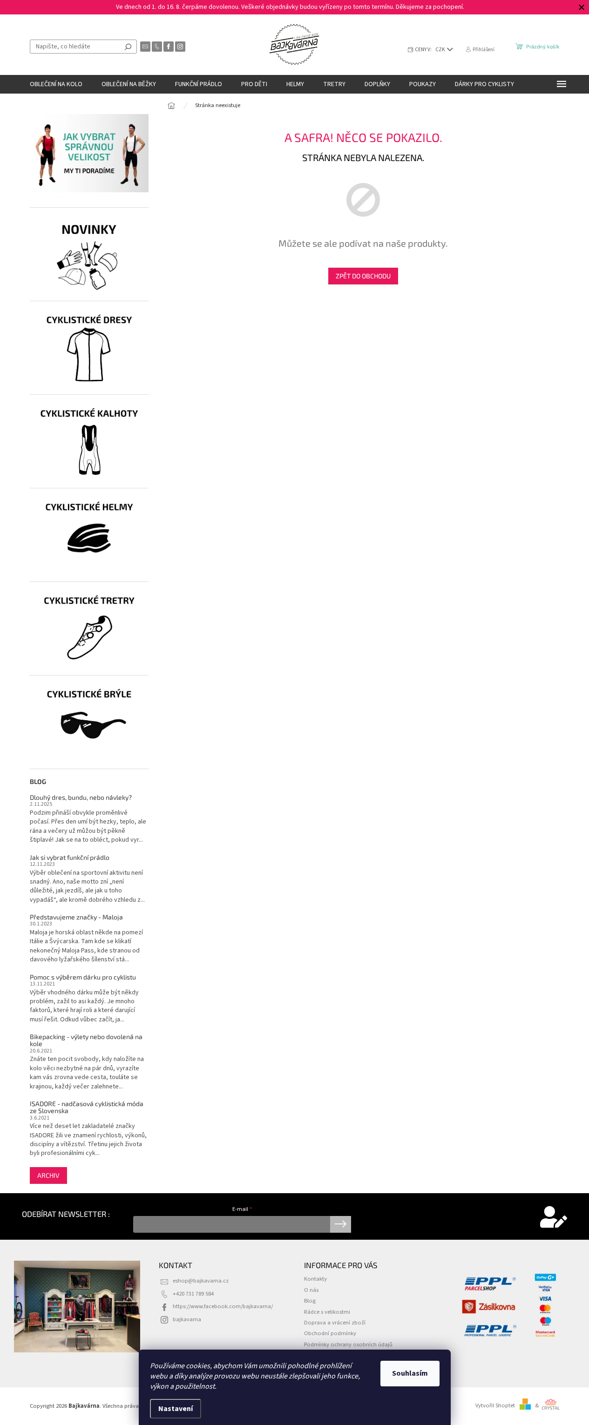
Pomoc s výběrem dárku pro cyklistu (83, 976)
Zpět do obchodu (363, 276)
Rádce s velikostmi (327, 1312)
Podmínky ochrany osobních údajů (348, 1344)
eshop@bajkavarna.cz (201, 1280)
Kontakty (315, 1279)
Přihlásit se (340, 1224)
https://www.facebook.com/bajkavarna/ (223, 1306)
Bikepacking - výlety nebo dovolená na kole (86, 1040)
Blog (310, 1301)
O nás (311, 1290)
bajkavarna (187, 1319)
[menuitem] (56, 84)
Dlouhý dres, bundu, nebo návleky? (81, 797)
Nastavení (175, 1409)
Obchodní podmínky (330, 1333)
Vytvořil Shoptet (495, 1405)
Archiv (48, 1175)
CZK (440, 49)
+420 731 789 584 (193, 1294)
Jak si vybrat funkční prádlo (69, 857)
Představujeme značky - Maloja (76, 916)
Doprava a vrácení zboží (335, 1322)
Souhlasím (410, 1373)
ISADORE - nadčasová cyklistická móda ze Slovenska (86, 1107)
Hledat (128, 47)
